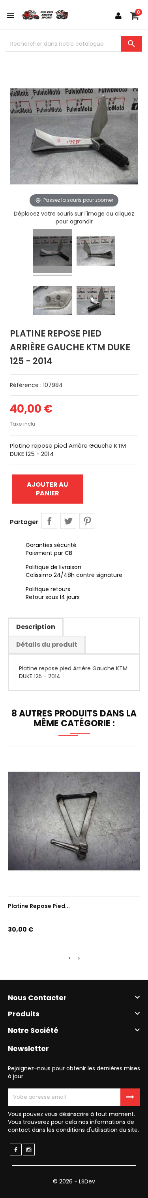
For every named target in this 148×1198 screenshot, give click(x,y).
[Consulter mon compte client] (118, 16)
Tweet (68, 521)
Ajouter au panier (47, 489)
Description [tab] (35, 626)
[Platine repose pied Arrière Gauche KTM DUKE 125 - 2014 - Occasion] (52, 252)
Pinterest (87, 521)
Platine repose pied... (39, 906)
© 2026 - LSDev (74, 1181)
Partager (49, 521)
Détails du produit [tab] (46, 644)
